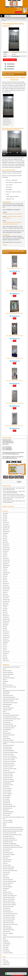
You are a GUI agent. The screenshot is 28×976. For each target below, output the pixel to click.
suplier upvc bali (6, 931)
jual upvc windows (7, 792)
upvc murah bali (6, 950)
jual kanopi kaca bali (7, 748)
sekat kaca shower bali (8, 893)
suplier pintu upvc (7, 926)
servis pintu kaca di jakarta (9, 915)
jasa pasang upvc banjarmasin (9, 726)
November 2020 (6, 588)
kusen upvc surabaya (7, 820)
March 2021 (5, 581)
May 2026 (5, 518)
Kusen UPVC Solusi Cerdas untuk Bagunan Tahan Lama (13, 818)
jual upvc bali (6, 786)
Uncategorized (9, 19)
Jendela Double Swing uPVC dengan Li (14, 313)
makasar (4, 823)
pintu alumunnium (6, 856)
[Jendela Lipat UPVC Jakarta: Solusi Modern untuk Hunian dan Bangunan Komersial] (14, 356)
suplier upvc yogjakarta (8, 933)
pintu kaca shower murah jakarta (10, 870)
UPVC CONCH (6, 945)
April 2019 (5, 612)
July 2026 (5, 515)
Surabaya (5, 935)
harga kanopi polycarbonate (9, 697)
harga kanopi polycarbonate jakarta (10, 699)
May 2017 (5, 648)
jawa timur (5, 731)
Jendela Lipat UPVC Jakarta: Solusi (14, 358)
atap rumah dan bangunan (9, 677)
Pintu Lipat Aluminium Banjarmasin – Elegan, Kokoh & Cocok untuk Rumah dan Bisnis (14, 492)
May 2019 (5, 610)
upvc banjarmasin (7, 943)
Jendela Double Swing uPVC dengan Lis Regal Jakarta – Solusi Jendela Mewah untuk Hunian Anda (14, 495)
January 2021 (6, 585)
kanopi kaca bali (6, 801)
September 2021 (6, 572)
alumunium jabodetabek (8, 674)
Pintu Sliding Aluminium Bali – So (14, 268)
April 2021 (5, 579)
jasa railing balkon (7, 729)
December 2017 (6, 635)
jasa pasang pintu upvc (8, 720)
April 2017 (5, 649)
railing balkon (6, 888)
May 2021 (5, 578)
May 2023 (5, 556)
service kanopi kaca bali (8, 906)
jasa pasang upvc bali (8, 724)
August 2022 (5, 567)
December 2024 (6, 547)
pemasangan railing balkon (9, 838)
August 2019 (5, 605)
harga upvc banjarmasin (8, 708)
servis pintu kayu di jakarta (9, 917)
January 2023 (6, 558)
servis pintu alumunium (8, 911)
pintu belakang (7, 249)
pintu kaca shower (7, 865)
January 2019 (6, 617)
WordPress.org (6, 964)
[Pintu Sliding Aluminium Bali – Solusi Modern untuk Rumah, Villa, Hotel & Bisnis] (14, 266)
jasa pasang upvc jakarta (8, 727)
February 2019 (6, 615)
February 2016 (6, 660)
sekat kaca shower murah (8, 901)
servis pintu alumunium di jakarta (10, 913)
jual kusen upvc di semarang (9, 761)
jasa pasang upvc (7, 722)
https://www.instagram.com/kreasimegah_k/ (12, 214)
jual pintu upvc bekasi (8, 774)
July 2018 (5, 626)
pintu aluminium (6, 850)
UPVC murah (5, 949)
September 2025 (6, 531)
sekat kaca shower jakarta (8, 897)
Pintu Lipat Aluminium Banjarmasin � (14, 290)
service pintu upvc (7, 908)
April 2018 (5, 630)
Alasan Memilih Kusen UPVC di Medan (11, 667)
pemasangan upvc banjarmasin (9, 843)
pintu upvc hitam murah (8, 883)
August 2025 (5, 533)
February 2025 (6, 544)
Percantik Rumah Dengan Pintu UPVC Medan (12, 847)
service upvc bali (6, 910)
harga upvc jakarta (7, 709)
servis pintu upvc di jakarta (9, 919)
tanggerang (5, 940)
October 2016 (6, 653)
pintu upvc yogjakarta (7, 886)
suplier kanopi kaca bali (8, 920)
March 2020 (5, 594)
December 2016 (6, 651)
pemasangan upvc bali (8, 841)
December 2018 (6, 619)
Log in (4, 959)
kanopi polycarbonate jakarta (9, 806)
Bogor (4, 688)
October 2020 (6, 590)
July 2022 (5, 569)
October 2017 (6, 639)
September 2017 (6, 640)
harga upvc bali (6, 706)
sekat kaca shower (7, 892)
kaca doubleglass (7, 795)
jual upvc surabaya (7, 790)
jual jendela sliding (7, 747)
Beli (14, 273)
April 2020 (5, 592)
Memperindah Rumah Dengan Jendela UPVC (12, 827)
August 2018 (5, 624)
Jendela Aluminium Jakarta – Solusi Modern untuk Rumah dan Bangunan (13, 498)
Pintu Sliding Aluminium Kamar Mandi (14, 335)
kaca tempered (6, 799)
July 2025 (5, 535)
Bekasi (4, 683)
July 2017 (5, 644)
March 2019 (5, 614)
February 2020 (6, 596)
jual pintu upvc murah (7, 777)
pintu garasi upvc (6, 861)
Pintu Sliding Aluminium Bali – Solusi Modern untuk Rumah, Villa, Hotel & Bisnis (14, 489)
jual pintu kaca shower (8, 766)
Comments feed (6, 962)
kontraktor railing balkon (8, 811)
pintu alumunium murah (8, 852)
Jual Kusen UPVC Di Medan (9, 759)
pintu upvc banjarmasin (8, 879)
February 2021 (6, 583)
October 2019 (6, 603)
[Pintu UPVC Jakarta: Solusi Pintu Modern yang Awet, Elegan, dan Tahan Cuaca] (14, 379)
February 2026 (6, 522)
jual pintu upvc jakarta (8, 775)
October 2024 (6, 551)
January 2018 (6, 633)
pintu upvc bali (6, 877)
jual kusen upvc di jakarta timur (10, 757)
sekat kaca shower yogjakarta (9, 904)
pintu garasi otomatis (7, 859)
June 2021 (5, 576)
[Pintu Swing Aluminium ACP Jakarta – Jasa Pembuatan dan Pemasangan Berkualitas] (14, 401)
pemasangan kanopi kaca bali (9, 832)
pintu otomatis (6, 874)
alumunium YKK (6, 676)
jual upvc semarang (7, 788)
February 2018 (6, 632)
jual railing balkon (7, 783)
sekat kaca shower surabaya (9, 902)
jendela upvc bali (6, 738)
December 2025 (6, 526)
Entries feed (5, 961)
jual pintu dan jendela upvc (9, 765)
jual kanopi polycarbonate (8, 750)
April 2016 (5, 657)
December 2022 (6, 560)
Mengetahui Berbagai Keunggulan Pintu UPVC (13, 831)
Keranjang (18, 12)
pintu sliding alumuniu (14, 249)
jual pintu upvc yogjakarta (8, 781)
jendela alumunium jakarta (9, 735)
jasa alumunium (6, 713)
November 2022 (6, 562)
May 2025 (5, 538)
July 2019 (5, 606)
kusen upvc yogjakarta (8, 822)
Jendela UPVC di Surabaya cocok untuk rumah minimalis (13, 743)
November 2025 (6, 527)
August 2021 (5, 574)
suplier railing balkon (7, 928)
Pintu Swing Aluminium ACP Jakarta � (14, 403)
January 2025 (6, 545)
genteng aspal (6, 693)
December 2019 (6, 599)
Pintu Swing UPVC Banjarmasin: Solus (14, 425)
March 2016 (5, 658)
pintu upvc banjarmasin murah (9, 881)
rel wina (5, 890)
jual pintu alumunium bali (8, 763)
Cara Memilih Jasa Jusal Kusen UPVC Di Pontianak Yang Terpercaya (14, 691)
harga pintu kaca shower (8, 700)
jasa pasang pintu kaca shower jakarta (11, 718)
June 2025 (5, 536)
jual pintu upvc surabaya (8, 779)
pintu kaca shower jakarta (8, 867)
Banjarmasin (5, 681)
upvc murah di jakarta (7, 952)
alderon (4, 668)
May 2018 (5, 628)
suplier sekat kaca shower (8, 929)
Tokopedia (5, 244)
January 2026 (6, 524)
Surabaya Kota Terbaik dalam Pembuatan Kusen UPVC (13, 937)
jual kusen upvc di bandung (9, 756)
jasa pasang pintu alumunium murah (11, 715)
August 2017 (5, 642)
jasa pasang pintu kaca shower (10, 717)
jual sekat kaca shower (8, 784)
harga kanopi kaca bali (8, 695)
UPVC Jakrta (5, 947)
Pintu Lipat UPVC (6, 872)
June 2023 (5, 554)
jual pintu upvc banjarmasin (9, 772)
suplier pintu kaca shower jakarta (10, 924)
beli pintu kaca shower (8, 685)
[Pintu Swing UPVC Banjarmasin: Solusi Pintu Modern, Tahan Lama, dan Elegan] (14, 424)
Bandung (5, 679)
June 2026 (5, 517)
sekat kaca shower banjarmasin (10, 895)
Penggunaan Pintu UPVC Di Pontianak (11, 845)
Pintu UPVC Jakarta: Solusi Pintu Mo (14, 380)
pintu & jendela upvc (7, 849)
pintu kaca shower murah (8, 868)
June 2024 (5, 553)
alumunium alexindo (7, 670)
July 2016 (5, 655)
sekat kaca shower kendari (9, 899)
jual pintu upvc (6, 770)
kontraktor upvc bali (7, 813)
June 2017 (5, 646)
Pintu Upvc (5, 876)
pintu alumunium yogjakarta (9, 854)
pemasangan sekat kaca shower (10, 840)
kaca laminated (6, 797)
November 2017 (6, 637)
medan (4, 825)
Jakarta (4, 711)
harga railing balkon (7, 704)
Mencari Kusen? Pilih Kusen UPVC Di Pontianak (13, 829)
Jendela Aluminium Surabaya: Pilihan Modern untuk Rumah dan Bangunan (14, 501)
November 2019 (6, 601)
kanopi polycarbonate (7, 804)
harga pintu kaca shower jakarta (10, 702)
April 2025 (5, 540)
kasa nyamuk (6, 809)
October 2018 (6, 623)
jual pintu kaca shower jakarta (9, 768)
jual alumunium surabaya (8, 745)
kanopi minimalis (6, 802)
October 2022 (6, 563)
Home (3, 19)
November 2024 (6, 549)
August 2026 (5, 513)
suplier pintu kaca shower (8, 922)
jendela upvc (6, 736)
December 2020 (6, 587)
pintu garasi (5, 858)
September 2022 (6, 565)
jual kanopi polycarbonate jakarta (10, 752)
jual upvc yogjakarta (7, 793)
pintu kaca (5, 863)
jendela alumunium (7, 733)
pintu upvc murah (6, 884)
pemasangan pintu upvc (8, 836)
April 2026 (5, 520)
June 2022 (5, 570)
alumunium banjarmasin (8, 672)
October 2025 (6, 529)
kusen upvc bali (6, 815)
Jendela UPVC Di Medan (8, 740)
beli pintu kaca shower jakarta (9, 686)
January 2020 (6, 597)
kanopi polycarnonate (7, 808)
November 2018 (6, 621)
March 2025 (5, 542)
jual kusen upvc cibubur (8, 754)
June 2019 (5, 608)
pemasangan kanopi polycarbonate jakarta (12, 834)
